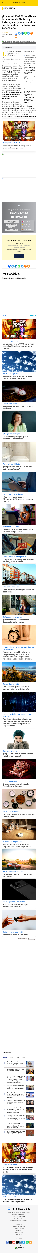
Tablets (15, 229)
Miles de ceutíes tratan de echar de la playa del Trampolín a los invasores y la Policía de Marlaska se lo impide (16, 1110)
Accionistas (19, 1234)
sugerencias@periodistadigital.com (19, 1220)
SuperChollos (27, 222)
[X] (10, 1242)
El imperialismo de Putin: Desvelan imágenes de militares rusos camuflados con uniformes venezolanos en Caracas (30, 96)
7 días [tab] (11, 1057)
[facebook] (7, 1242)
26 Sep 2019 (5, 34)
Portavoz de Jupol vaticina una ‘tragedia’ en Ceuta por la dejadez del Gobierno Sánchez (15, 1087)
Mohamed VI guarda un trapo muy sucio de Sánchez (15, 1069)
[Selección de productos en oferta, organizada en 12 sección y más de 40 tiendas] (19, 206)
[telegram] (23, 1242)
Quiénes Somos (19, 1232)
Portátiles (8, 229)
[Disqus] (19, 968)
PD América (5, 33)
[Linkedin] (22, 33)
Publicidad (19, 1230)
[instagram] (20, 1242)
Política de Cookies (19, 1228)
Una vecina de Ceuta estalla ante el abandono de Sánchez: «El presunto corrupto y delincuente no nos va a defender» (16, 1118)
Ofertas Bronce (27, 229)
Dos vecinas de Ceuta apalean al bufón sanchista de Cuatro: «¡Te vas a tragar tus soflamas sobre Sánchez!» (16, 1095)
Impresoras (11, 227)
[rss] (30, 1242)
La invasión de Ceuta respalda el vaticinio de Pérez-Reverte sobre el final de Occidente (16, 1132)
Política (9, 8)
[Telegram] (28, 33)
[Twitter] (19, 33)
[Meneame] (31, 33)
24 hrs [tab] (5, 1057)
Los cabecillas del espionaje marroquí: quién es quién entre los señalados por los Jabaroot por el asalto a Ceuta (16, 1125)
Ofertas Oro (26, 224)
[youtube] (13, 1242)
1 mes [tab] (17, 1057)
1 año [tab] (23, 1057)
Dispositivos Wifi (11, 224)
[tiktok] (17, 1242)
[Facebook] (16, 33)
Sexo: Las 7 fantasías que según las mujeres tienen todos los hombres (16, 1102)
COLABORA (19, 256)
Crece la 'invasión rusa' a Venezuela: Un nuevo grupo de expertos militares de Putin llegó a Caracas (30, 69)
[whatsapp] (27, 1242)
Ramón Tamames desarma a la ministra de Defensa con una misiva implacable (15, 1063)
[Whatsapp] (25, 33)
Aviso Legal (19, 1224)
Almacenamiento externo (11, 222)
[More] (16, 36)
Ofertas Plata (27, 226)
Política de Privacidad (19, 1226)
